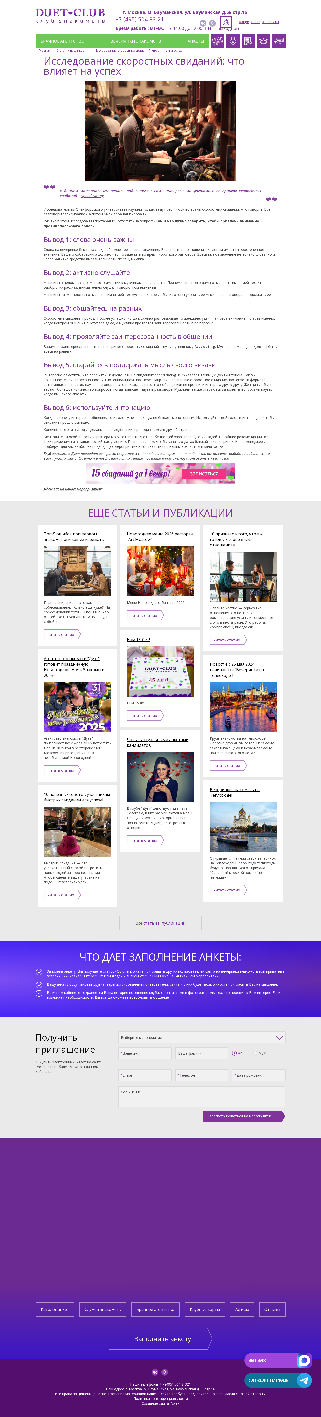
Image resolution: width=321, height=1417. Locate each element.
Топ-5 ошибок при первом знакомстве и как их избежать (74, 536)
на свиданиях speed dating (153, 374)
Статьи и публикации (73, 50)
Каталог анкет (55, 1309)
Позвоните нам (141, 441)
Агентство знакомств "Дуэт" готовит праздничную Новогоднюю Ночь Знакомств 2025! (74, 667)
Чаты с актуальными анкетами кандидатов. (157, 742)
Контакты (270, 21)
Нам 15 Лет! (138, 639)
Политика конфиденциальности (160, 1398)
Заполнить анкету (163, 1338)
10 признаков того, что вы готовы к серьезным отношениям (236, 539)
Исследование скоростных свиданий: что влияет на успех (138, 50)
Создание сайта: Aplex (160, 1403)
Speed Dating (92, 195)
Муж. (262, 1053)
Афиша (242, 1309)
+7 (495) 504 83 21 (140, 19)
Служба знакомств (103, 1309)
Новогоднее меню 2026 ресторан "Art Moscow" (160, 536)
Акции (244, 21)
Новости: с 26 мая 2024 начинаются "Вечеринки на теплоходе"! (237, 669)
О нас (255, 21)
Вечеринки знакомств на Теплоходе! (235, 792)
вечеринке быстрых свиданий (85, 249)
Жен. (241, 1053)
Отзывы (272, 1309)
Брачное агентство (62, 41)
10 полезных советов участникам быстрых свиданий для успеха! (77, 797)
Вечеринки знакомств (135, 41)
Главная (44, 50)
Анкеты (196, 41)
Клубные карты (205, 1309)
